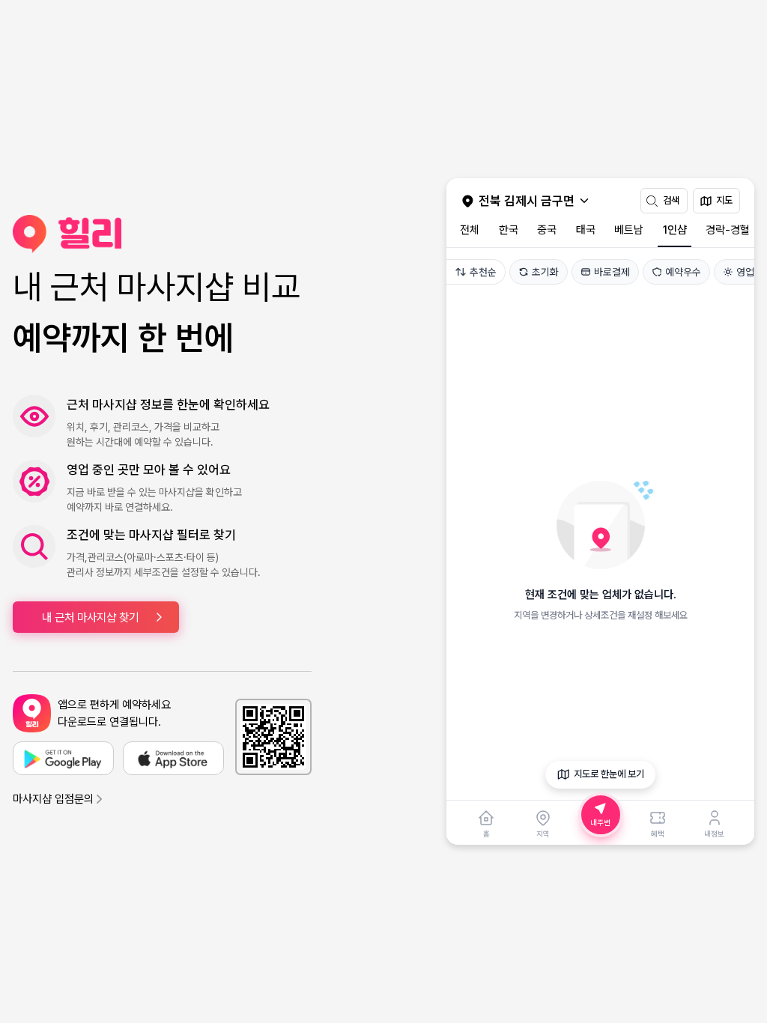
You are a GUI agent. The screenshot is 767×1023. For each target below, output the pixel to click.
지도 (724, 200)
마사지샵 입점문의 (53, 799)
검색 (671, 200)
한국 (508, 230)
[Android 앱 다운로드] (63, 758)
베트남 (628, 230)
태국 (585, 230)
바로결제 (612, 272)
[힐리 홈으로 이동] (162, 234)
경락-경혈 (728, 230)
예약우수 (683, 272)
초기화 (545, 272)
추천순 (483, 272)
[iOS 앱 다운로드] (173, 758)
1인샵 (675, 230)
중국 (547, 230)
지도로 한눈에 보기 (609, 774)
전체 (469, 230)
